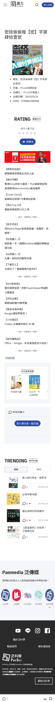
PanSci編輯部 (8, 672)
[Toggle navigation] (5, 5)
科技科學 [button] (10, 357)
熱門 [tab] (39, 469)
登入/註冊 (48, 4)
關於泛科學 (19, 639)
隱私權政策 (44, 646)
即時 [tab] (16, 469)
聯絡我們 (12, 646)
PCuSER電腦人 (31, 92)
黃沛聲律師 (47, 672)
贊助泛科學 (44, 681)
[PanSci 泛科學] (18, 4)
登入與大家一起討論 (27, 423)
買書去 (30, 141)
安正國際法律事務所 (9, 674)
